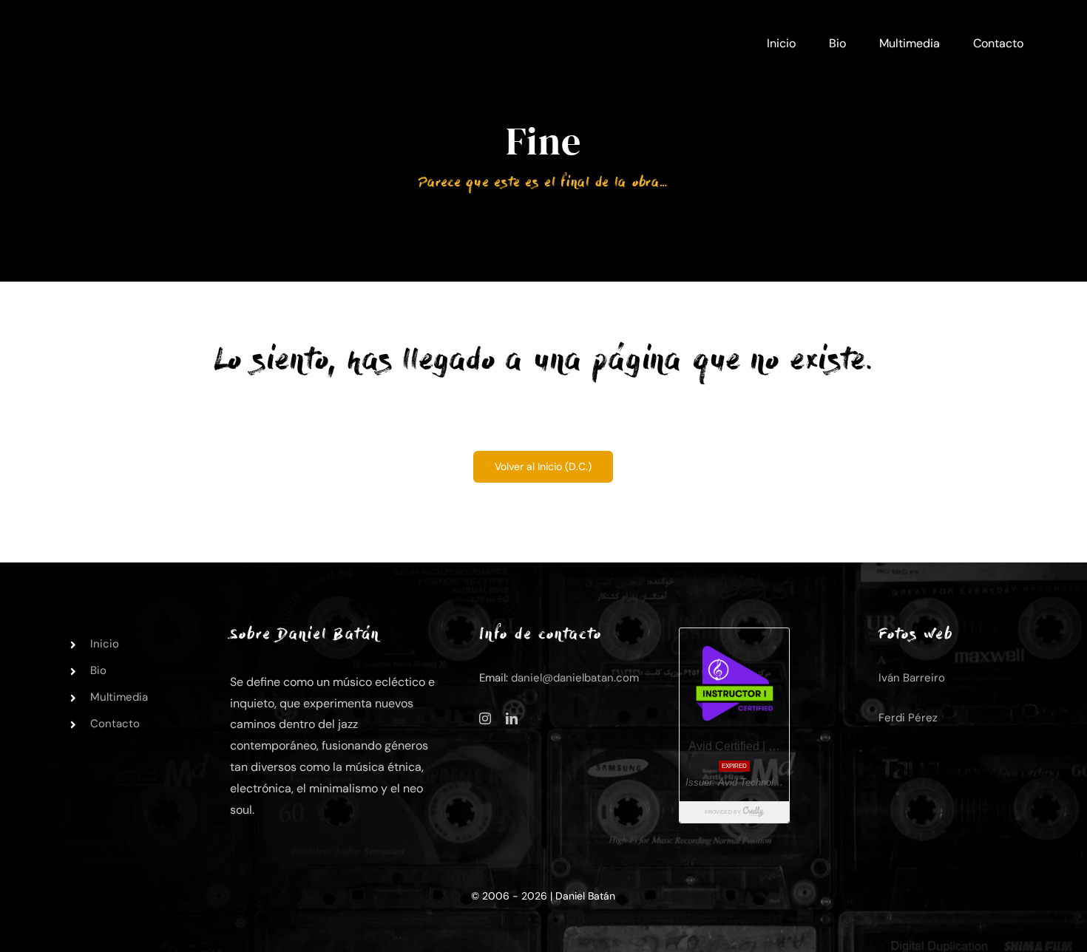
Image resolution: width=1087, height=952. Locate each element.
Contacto (115, 723)
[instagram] (485, 718)
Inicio (104, 643)
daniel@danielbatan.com (575, 677)
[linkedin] (512, 718)
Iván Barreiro (911, 677)
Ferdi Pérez (908, 717)
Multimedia (119, 697)
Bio (98, 670)
